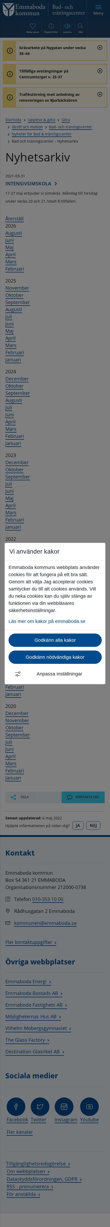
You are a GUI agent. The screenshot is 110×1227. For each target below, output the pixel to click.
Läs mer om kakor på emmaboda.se (47, 621)
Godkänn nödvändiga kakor (55, 657)
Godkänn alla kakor (55, 640)
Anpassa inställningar (59, 674)
